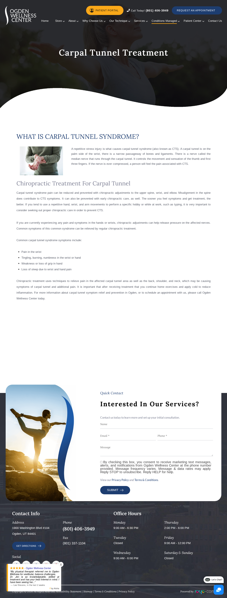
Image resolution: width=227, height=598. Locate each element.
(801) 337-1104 (74, 543)
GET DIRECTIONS (26, 546)
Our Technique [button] (118, 20)
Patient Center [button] (192, 20)
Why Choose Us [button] (92, 20)
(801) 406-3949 (150, 10)
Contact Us (215, 20)
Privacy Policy (120, 480)
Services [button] (139, 20)
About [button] (72, 20)
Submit (112, 490)
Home (45, 20)
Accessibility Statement (68, 591)
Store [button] (58, 20)
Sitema (87, 591)
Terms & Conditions (146, 480)
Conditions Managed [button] (164, 20)
